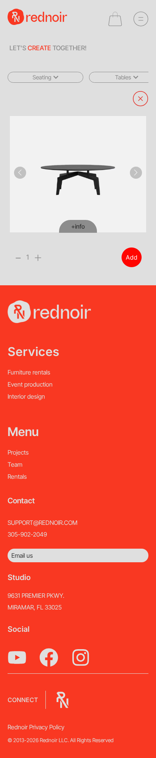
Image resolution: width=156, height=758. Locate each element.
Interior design (26, 396)
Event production (30, 384)
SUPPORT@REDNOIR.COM (43, 522)
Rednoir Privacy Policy (36, 727)
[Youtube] (17, 657)
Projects (18, 452)
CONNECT (23, 700)
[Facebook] (48, 657)
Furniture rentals (29, 372)
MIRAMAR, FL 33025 (35, 607)
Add (131, 257)
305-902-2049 (27, 534)
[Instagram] (80, 657)
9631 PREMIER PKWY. (36, 595)
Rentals (17, 476)
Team (15, 464)
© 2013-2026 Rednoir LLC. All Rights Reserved (61, 740)
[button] (45, 77)
